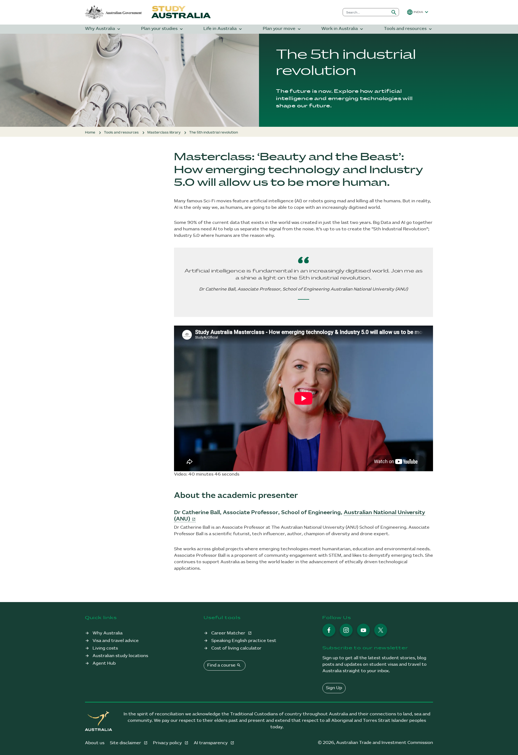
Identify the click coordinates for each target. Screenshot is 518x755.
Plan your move (282, 29)
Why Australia (103, 29)
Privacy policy (168, 743)
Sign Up (334, 688)
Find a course (224, 665)
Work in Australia (342, 29)
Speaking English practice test (243, 640)
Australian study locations (120, 656)
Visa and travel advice (116, 640)
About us (94, 743)
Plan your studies (162, 29)
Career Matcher (228, 633)
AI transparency (211, 743)
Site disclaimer (126, 743)
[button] (418, 12)
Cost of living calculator (236, 648)
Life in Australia (223, 29)
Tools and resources (408, 29)
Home (90, 132)
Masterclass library (163, 132)
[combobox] (366, 12)
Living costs (105, 648)
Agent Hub (104, 663)
